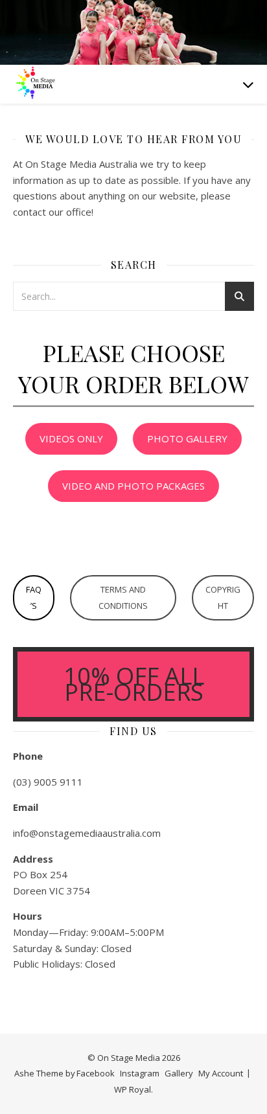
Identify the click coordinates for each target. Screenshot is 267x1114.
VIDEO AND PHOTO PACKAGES (133, 485)
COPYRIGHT (222, 597)
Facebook (95, 1073)
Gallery (179, 1073)
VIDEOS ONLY (71, 438)
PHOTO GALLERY (187, 438)
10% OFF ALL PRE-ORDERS (134, 684)
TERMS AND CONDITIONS (123, 597)
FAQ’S (33, 597)
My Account (220, 1073)
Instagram (139, 1073)
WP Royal (132, 1089)
